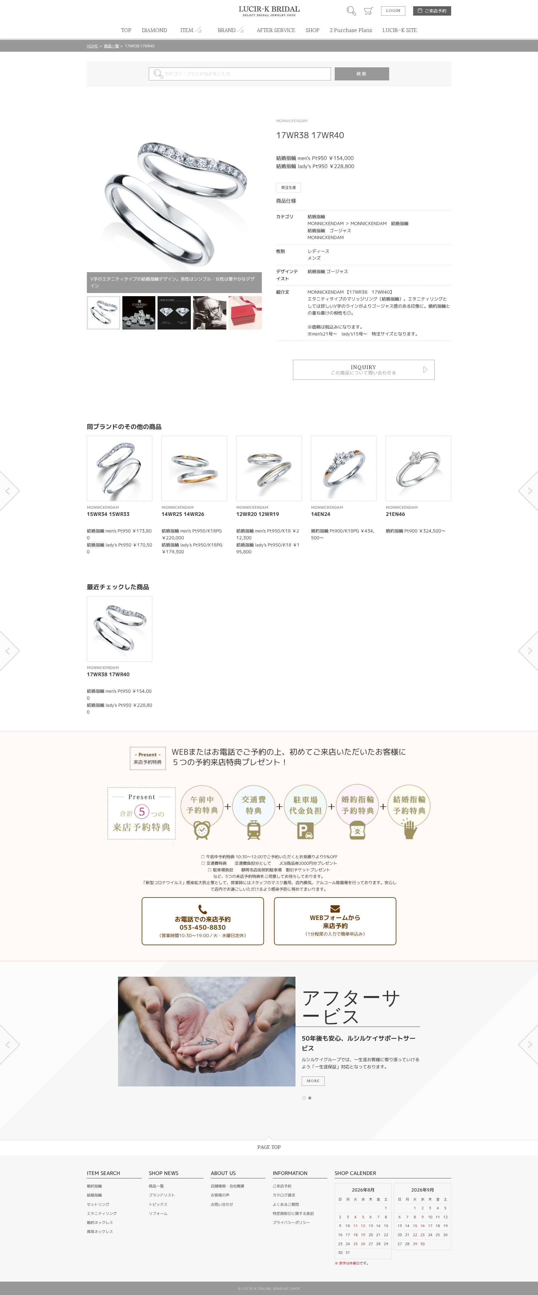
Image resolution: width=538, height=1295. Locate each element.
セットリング (98, 1204)
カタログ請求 (284, 1195)
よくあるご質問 (286, 1204)
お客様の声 (220, 1195)
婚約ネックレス (100, 1222)
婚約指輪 (94, 1186)
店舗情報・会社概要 (227, 1186)
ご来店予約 (435, 11)
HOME (92, 46)
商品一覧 (111, 46)
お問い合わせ (222, 1204)
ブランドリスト (162, 1195)
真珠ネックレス (100, 1231)
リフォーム (158, 1213)
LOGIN (393, 10)
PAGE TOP (269, 1147)
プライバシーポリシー (291, 1222)
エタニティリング (102, 1213)
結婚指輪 (94, 1195)
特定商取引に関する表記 (293, 1213)
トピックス (158, 1204)
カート (368, 11)
